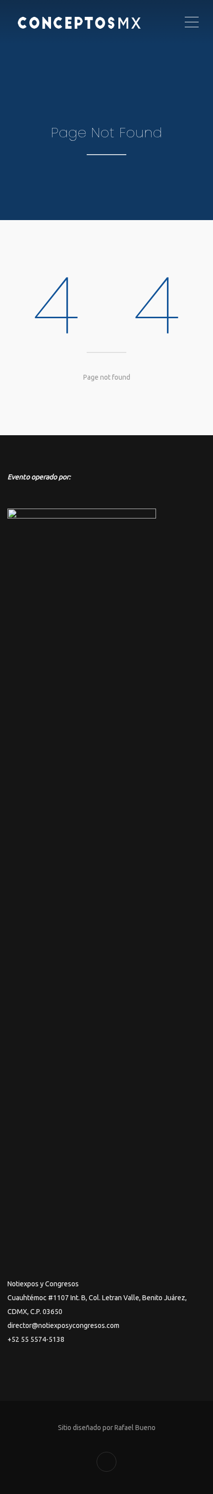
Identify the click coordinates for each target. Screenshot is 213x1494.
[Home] (95, 22)
